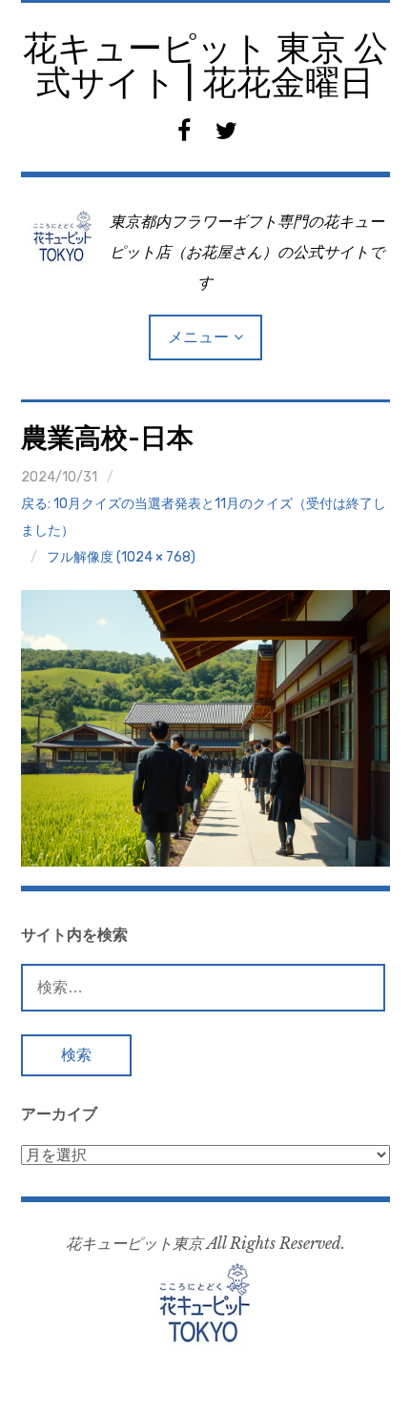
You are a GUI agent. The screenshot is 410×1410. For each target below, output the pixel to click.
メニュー (198, 337)
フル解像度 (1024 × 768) (121, 557)
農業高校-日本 (107, 438)
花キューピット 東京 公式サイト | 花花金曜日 (205, 65)
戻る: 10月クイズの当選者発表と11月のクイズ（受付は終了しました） (203, 517)
